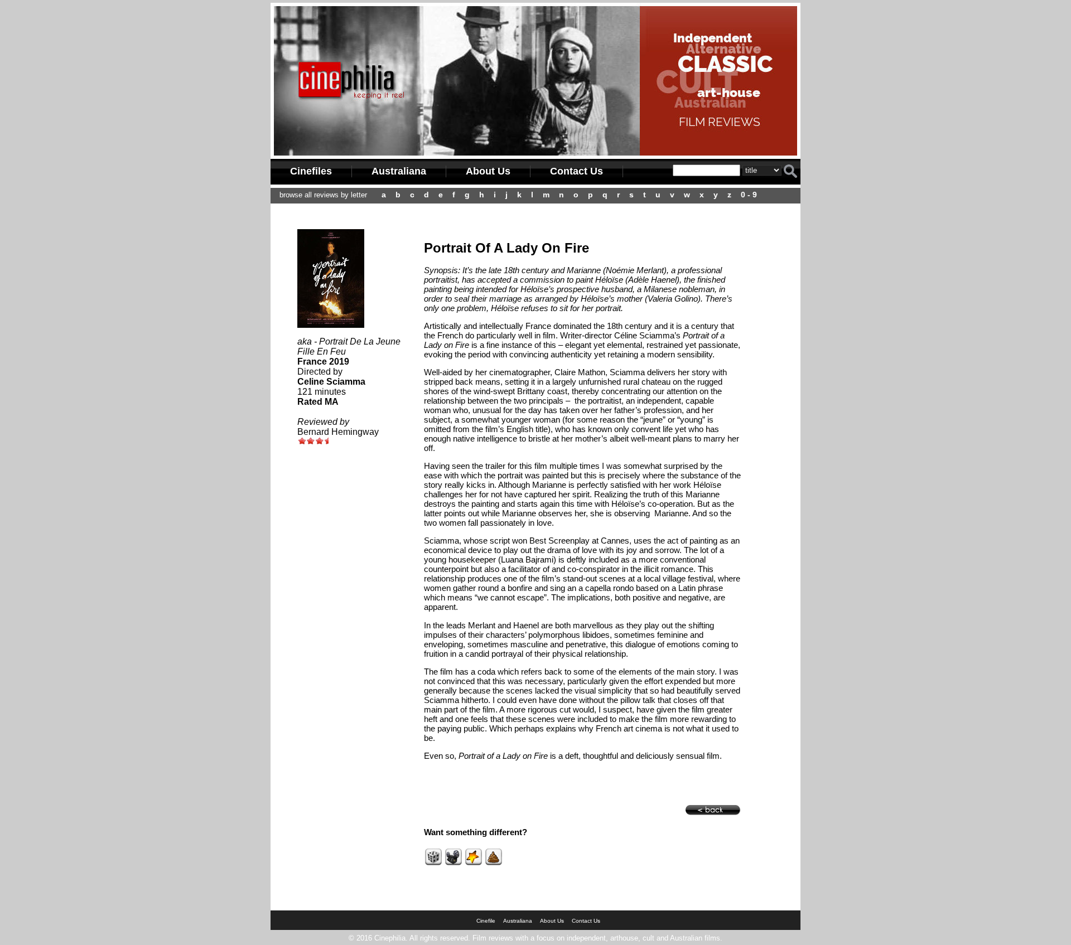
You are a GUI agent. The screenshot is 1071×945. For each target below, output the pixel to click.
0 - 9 (749, 194)
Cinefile (485, 921)
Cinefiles (311, 171)
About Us (488, 171)
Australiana (399, 171)
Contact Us (576, 171)
